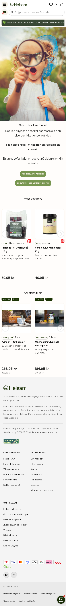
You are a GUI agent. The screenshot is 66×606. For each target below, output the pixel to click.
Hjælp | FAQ (9, 459)
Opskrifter (36, 474)
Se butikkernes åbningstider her (33, 183)
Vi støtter (7, 530)
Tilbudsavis (36, 479)
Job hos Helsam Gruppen (16, 514)
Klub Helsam (37, 464)
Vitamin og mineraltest (42, 490)
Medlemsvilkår (30, 594)
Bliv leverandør (10, 540)
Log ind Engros (10, 545)
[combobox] (36, 12)
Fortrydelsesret (11, 464)
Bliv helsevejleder (12, 519)
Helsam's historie (12, 509)
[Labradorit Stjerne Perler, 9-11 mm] (16, 224)
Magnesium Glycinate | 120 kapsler (47, 344)
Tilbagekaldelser (11, 469)
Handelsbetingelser (11, 594)
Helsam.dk (15, 587)
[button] (61, 4)
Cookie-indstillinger (27, 601)
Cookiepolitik (9, 601)
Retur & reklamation (13, 474)
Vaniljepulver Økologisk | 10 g (48, 249)
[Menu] (5, 5)
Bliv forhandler (10, 535)
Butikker (35, 485)
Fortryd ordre (10, 479)
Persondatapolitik (48, 594)
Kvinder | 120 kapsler (13, 342)
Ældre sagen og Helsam (15, 525)
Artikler (34, 469)
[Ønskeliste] (51, 4)
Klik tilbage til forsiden (33, 174)
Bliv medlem (37, 459)
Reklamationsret (11, 485)
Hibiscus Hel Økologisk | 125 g (15, 249)
